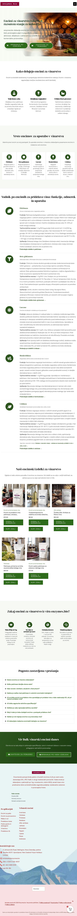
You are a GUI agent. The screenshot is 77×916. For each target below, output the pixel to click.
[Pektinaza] (9, 157)
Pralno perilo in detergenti (6, 825)
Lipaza (21, 834)
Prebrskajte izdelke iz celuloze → (31, 448)
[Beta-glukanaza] (23, 157)
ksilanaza (22, 839)
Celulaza (68, 162)
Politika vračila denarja (65, 902)
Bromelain (22, 828)
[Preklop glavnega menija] (75, 4)
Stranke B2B (15, 796)
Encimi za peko (6, 813)
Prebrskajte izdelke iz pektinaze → (31, 249)
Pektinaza (9, 162)
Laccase (38, 162)
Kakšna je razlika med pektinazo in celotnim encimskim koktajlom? (29, 693)
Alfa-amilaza (23, 823)
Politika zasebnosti (45, 902)
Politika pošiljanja (9, 904)
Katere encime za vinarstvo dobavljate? (20, 680)
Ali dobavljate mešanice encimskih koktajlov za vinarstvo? (27, 721)
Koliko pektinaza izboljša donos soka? (19, 684)
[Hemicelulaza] (53, 157)
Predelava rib (5, 831)
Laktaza (22, 826)
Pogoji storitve (54, 902)
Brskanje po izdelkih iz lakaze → (30, 348)
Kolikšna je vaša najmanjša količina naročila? (22, 708)
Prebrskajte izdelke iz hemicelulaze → (32, 397)
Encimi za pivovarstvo (8, 816)
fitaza (21, 836)
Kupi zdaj (10, 529)
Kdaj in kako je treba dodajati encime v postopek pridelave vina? (29, 712)
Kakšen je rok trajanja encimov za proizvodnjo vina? (24, 717)
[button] (38, 680)
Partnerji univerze (16, 798)
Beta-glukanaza (24, 162)
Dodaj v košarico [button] (10, 522)
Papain (21, 831)
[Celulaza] (67, 157)
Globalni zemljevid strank (19, 801)
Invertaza (22, 812)
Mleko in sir (5, 819)
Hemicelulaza (53, 162)
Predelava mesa (6, 821)
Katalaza (22, 820)
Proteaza (22, 818)
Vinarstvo (4, 828)
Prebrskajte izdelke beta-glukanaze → (33, 300)
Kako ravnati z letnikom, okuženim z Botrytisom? (23, 689)
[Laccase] (38, 157)
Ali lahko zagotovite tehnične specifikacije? (21, 703)
